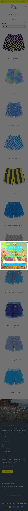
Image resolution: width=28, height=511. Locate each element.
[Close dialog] (27, 242)
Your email (4, 260)
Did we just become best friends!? (14, 264)
